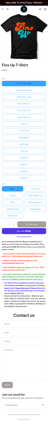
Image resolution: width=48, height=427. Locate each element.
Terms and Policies (24, 419)
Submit (7, 385)
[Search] (7, 9)
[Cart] (45, 9)
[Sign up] (42, 405)
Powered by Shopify (33, 414)
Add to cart (33, 224)
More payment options (24, 236)
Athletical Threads (20, 414)
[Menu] (2, 9)
